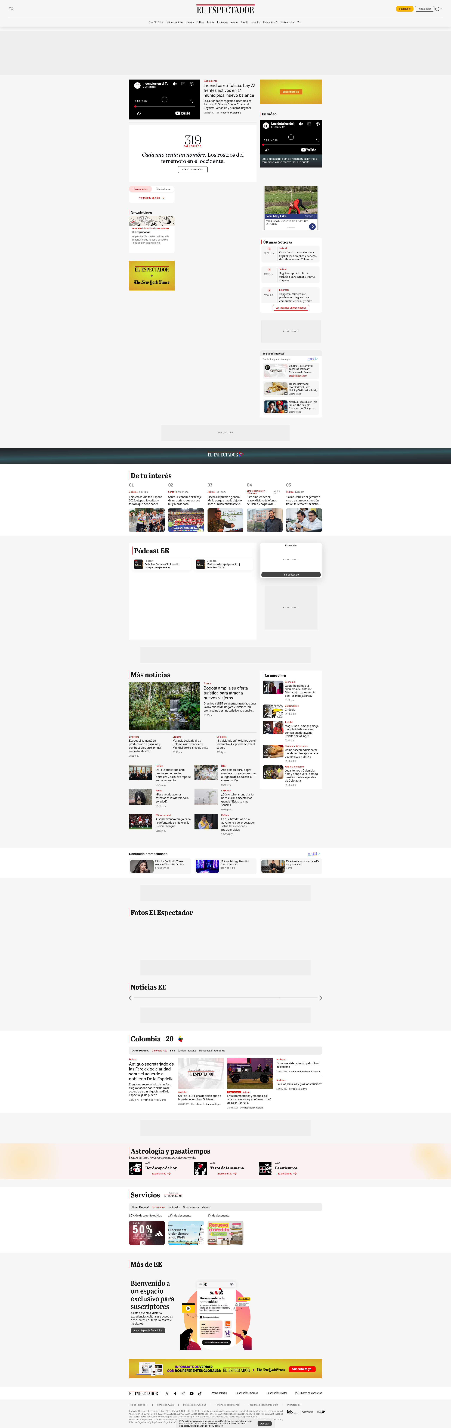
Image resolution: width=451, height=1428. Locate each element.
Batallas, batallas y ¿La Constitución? (299, 1084)
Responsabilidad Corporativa (263, 1405)
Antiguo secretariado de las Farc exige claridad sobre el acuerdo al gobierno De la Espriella (151, 1071)
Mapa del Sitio (219, 1393)
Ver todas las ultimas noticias (291, 307)
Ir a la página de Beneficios (148, 1330)
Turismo (283, 269)
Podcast (149, 561)
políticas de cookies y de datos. (208, 1425)
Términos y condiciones (227, 1405)
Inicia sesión (138, 242)
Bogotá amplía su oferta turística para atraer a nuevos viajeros (297, 276)
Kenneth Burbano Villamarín (307, 1071)
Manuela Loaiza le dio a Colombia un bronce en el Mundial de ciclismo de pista (190, 744)
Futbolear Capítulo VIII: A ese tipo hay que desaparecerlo (162, 566)
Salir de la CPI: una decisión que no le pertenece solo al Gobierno (199, 1097)
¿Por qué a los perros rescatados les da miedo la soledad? (172, 798)
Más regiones (210, 81)
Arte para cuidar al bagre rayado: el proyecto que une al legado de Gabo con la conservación (238, 775)
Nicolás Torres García (155, 1099)
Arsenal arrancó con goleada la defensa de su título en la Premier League (173, 822)
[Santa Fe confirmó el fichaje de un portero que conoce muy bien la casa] (186, 520)
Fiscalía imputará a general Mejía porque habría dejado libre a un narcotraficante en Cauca (225, 500)
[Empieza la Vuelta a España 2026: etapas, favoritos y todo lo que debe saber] (147, 520)
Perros (159, 790)
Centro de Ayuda (165, 1405)
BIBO (223, 766)
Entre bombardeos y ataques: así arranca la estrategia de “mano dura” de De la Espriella (249, 1099)
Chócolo (290, 710)
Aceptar (264, 1423)
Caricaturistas (292, 705)
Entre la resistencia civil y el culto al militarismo (297, 1065)
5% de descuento (218, 1215)
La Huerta (226, 790)
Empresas (284, 290)
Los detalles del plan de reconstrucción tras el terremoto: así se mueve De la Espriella (290, 160)
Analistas (182, 1092)
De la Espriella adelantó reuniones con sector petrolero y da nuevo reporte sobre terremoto (173, 775)
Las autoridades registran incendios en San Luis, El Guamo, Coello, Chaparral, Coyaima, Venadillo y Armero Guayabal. (228, 104)
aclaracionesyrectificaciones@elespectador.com (234, 1417)
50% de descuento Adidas (145, 1215)
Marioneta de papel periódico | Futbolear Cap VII (223, 566)
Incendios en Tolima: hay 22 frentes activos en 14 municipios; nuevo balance (229, 90)
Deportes (211, 561)
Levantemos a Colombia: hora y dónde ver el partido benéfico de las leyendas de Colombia (301, 775)
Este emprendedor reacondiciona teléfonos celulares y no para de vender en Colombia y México (262, 500)
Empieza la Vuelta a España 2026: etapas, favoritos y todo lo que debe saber (145, 500)
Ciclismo (177, 736)
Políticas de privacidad (194, 1405)
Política (159, 766)
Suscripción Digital (277, 1393)
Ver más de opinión (149, 197)
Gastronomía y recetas (296, 746)
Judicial (283, 248)
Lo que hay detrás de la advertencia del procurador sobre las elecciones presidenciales (238, 824)
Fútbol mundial (163, 815)
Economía (290, 681)
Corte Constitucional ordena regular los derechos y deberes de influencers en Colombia (298, 255)
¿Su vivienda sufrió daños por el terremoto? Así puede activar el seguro (236, 744)
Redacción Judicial (253, 1107)
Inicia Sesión (424, 8)
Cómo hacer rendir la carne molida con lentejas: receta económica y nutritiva (301, 753)
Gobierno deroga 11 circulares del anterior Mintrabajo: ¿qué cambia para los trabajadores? (300, 691)
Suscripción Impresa (247, 1393)
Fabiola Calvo (300, 1088)
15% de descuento (179, 1215)
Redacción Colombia (230, 112)
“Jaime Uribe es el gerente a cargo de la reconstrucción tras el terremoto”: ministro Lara (303, 500)
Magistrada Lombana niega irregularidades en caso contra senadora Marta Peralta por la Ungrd (302, 731)
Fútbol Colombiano (295, 766)
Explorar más (159, 1173)
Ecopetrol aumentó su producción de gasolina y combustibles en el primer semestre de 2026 (295, 299)
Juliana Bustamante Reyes (208, 1104)
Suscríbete (405, 8)
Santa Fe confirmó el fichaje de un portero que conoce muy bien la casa (185, 500)
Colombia (222, 736)
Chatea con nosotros (311, 1393)
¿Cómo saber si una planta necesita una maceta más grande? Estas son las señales (237, 800)
